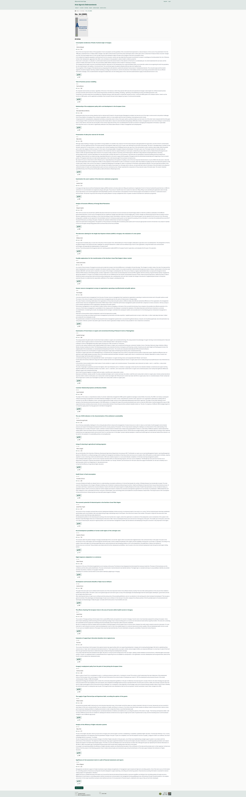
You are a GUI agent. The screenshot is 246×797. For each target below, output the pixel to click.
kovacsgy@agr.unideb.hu (84, 795)
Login (169, 1)
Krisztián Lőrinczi (80, 478)
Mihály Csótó (79, 238)
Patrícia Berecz (80, 86)
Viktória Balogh (80, 47)
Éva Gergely (79, 292)
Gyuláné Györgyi (80, 335)
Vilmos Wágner (80, 764)
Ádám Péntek (79, 561)
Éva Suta (78, 642)
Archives (86, 7)
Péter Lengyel (79, 448)
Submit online (103, 7)
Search (90, 7)
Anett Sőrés (79, 614)
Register (165, 1)
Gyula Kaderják (80, 392)
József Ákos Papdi (80, 507)
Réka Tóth (78, 729)
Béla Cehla (78, 139)
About (76, 7)
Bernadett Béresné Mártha (82, 110)
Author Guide (96, 7)
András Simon (79, 586)
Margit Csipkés (80, 208)
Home (77, 10)
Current (81, 7)
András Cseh (79, 183)
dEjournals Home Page (80, 1)
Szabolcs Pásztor (80, 535)
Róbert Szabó (79, 700)
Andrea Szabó (79, 670)
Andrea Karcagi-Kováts (81, 420)
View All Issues (79, 787)
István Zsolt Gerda (80, 262)
